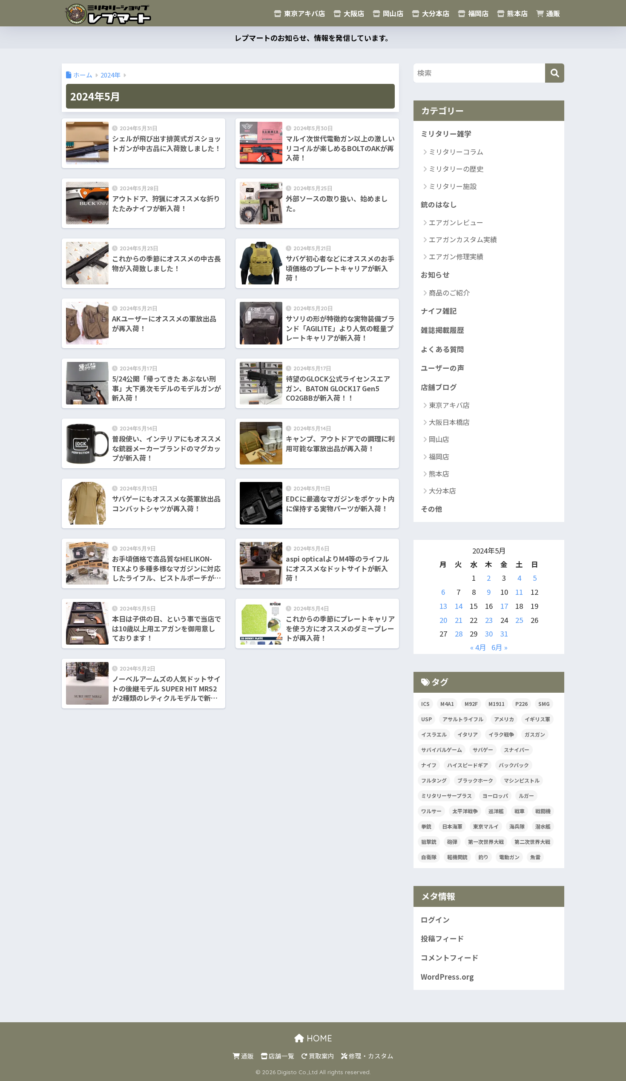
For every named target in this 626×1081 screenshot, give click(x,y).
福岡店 (477, 13)
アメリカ (504, 719)
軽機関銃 (457, 856)
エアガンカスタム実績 (463, 239)
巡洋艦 (496, 810)
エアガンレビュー (456, 222)
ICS (425, 703)
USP (426, 719)
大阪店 (353, 13)
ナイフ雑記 (439, 311)
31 (504, 633)
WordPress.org (447, 977)
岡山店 (392, 13)
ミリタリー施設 (453, 186)
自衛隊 (428, 856)
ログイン (435, 920)
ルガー (526, 795)
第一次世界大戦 (486, 841)
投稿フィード (442, 938)
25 (519, 620)
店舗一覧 (280, 1055)
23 (489, 620)
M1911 (496, 703)
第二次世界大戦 (532, 841)
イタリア (467, 734)
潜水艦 (543, 826)
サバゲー (483, 749)
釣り (483, 856)
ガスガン (535, 734)
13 (443, 606)
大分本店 (434, 13)
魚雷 (535, 856)
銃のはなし (439, 204)
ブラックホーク (475, 780)
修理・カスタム (370, 1055)
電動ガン (509, 856)
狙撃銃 (428, 841)
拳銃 (426, 826)
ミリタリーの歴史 (456, 168)
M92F (471, 703)
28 (458, 633)
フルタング (434, 780)
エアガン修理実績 (456, 256)
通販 (552, 13)
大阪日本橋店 (449, 422)
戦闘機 (543, 810)
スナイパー (516, 749)
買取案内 (320, 1055)
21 (458, 620)
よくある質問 (442, 349)
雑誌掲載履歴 (442, 330)
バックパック (514, 764)
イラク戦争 (501, 734)
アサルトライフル (462, 719)
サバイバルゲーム (441, 749)
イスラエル (434, 734)
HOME (318, 1038)
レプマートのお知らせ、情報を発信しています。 (313, 37)
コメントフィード (450, 957)
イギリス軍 (537, 719)
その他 (431, 509)
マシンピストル (522, 780)
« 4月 (478, 647)
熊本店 (516, 13)
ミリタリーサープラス (446, 795)
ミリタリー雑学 (446, 134)
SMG (544, 703)
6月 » (499, 647)
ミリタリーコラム (456, 151)
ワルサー (431, 810)
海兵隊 (517, 826)
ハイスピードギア (467, 764)
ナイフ (428, 764)
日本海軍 (452, 826)
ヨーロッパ (495, 795)
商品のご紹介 (449, 292)
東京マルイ (486, 826)
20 (443, 620)
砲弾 (452, 841)
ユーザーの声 (442, 368)
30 (489, 633)
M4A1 (447, 703)
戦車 (519, 810)
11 (519, 592)
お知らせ (435, 275)
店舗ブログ (439, 387)
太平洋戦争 (465, 810)
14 (458, 606)
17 (504, 606)
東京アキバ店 (303, 13)
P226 (521, 703)
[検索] (554, 73)
